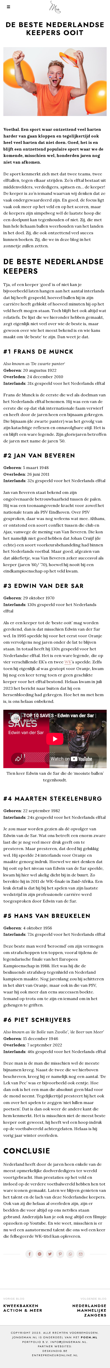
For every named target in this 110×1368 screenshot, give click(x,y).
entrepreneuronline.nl (55, 1355)
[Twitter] (50, 1254)
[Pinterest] (60, 1254)
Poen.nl (89, 1337)
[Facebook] (29, 1254)
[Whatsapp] (70, 1254)
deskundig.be (55, 1351)
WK (67, 661)
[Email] (80, 1254)
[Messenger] (40, 1254)
